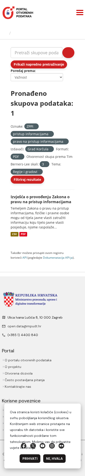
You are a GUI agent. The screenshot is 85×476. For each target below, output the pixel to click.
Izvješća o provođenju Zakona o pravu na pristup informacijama (41, 199)
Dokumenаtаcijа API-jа (58, 257)
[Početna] (5, 33)
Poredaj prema (23, 70)
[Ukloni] (35, 126)
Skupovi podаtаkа (32, 33)
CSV (14, 234)
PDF (23, 234)
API (24, 257)
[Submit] (68, 52)
